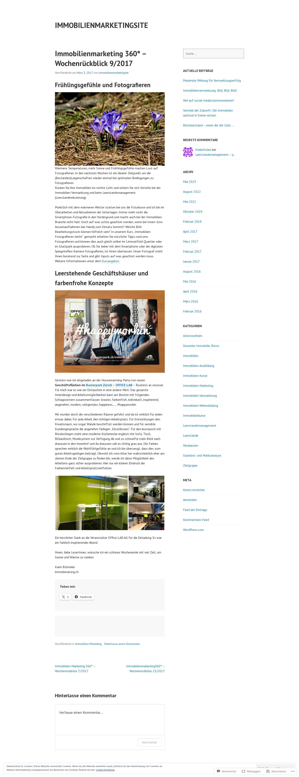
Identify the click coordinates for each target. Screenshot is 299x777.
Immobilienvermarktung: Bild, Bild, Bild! (210, 90)
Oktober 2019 (192, 211)
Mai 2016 (189, 281)
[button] (91, 502)
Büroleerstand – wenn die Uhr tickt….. (209, 125)
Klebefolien (203, 150)
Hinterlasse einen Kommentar (122, 644)
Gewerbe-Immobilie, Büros (201, 346)
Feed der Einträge (195, 510)
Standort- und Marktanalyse (202, 455)
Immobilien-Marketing (88, 644)
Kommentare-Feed (196, 520)
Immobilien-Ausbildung (198, 366)
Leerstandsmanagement (199, 425)
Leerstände (190, 435)
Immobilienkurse (194, 415)
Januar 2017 (191, 261)
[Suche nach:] (213, 54)
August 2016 (192, 271)
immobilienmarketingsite (101, 25)
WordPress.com (193, 530)
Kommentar (149, 742)
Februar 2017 (192, 251)
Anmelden (190, 500)
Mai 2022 (189, 201)
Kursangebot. (111, 261)
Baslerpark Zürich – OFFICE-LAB (109, 385)
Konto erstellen (194, 490)
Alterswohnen (192, 336)
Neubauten (190, 445)
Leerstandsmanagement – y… (215, 154)
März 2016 (190, 301)
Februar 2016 (192, 311)
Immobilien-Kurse (195, 376)
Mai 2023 (189, 182)
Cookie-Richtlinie (105, 769)
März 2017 (190, 241)
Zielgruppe (190, 465)
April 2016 (190, 291)
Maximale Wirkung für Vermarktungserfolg (212, 80)
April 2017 (190, 231)
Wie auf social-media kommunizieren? (208, 100)
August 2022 (192, 192)
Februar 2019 (192, 221)
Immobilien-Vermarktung (200, 395)
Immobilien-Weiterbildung (200, 405)
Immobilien (190, 356)
